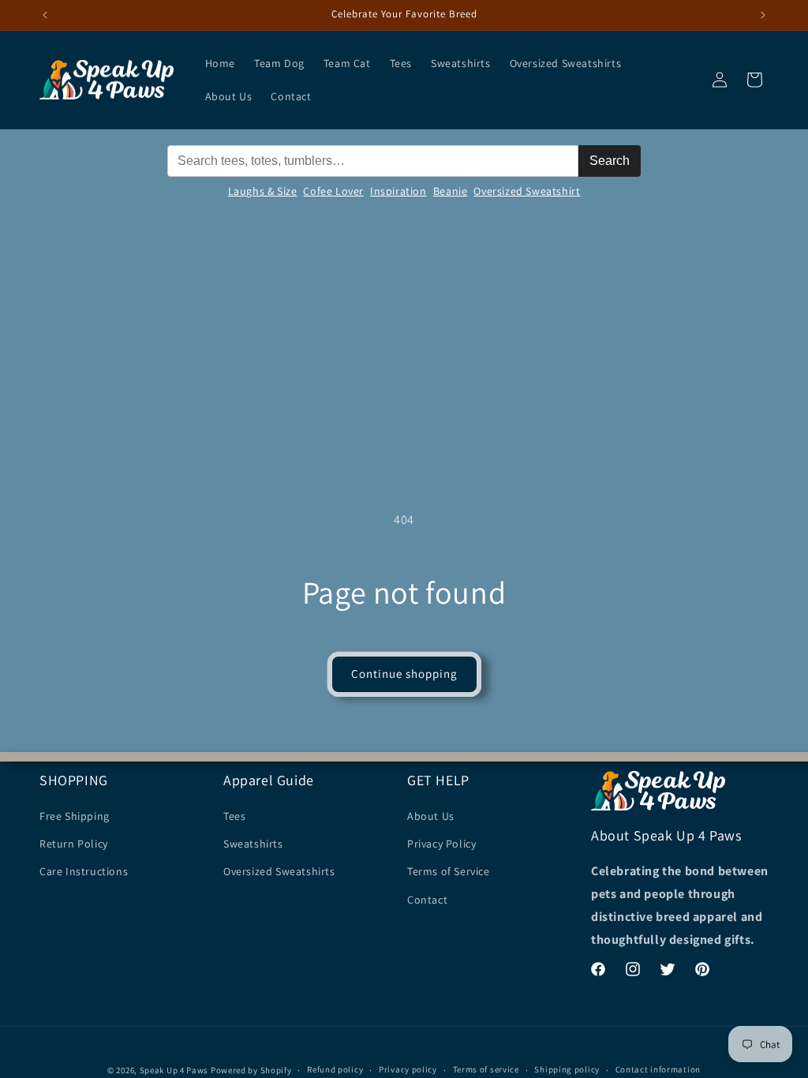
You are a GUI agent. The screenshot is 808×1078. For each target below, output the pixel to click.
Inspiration (398, 191)
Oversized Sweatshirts (279, 871)
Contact (427, 900)
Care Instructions (83, 871)
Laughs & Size (262, 191)
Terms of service (486, 1069)
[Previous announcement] (45, 15)
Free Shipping (74, 816)
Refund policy (335, 1069)
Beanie (450, 191)
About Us (430, 816)
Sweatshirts (253, 844)
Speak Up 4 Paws (174, 1070)
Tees (234, 816)
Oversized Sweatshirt (526, 191)
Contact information (658, 1069)
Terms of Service (448, 871)
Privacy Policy (441, 844)
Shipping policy (567, 1069)
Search (609, 160)
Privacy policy (408, 1069)
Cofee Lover (333, 191)
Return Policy (73, 844)
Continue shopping (404, 673)
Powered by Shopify (251, 1070)
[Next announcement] (763, 15)
